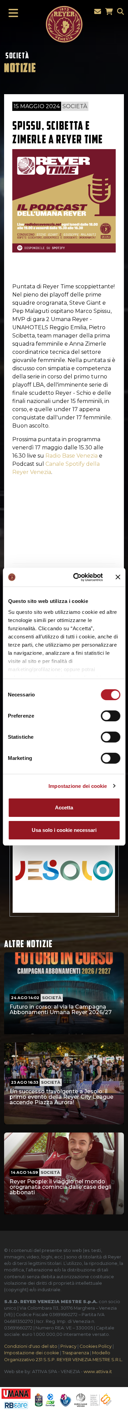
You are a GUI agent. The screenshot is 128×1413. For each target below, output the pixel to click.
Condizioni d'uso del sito (30, 1346)
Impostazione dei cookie (77, 786)
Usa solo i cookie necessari (64, 830)
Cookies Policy (96, 1346)
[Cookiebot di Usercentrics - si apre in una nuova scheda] (76, 577)
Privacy (68, 1346)
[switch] (110, 715)
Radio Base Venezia (71, 455)
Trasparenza (75, 1352)
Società (17, 55)
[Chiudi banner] (117, 577)
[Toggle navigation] (11, 13)
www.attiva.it (98, 1371)
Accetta (64, 807)
